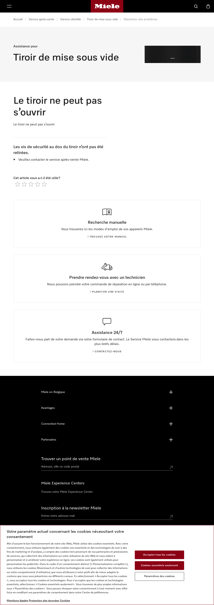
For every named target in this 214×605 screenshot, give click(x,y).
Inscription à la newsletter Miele (71, 508)
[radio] (17, 184)
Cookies (65, 600)
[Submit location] (171, 467)
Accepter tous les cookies (159, 554)
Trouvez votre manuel (108, 237)
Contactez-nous (108, 351)
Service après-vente (41, 19)
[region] (107, 565)
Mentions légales (17, 600)
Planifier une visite (108, 292)
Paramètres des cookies (159, 576)
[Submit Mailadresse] (171, 516)
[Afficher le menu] (9, 6)
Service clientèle (70, 19)
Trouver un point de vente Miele (71, 459)
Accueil (18, 19)
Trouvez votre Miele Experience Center (67, 491)
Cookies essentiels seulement (159, 565)
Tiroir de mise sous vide (102, 19)
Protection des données (44, 600)
